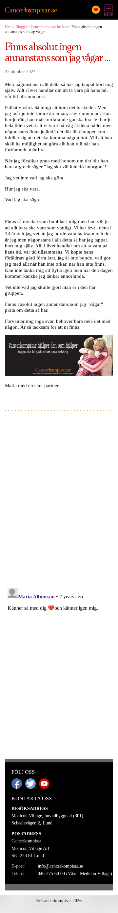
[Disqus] (59, 499)
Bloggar (21, 27)
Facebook (16, 783)
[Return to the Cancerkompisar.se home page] (31, 11)
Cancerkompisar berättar (50, 27)
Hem (8, 27)
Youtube (44, 783)
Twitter (30, 783)
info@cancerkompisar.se (60, 866)
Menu (108, 14)
